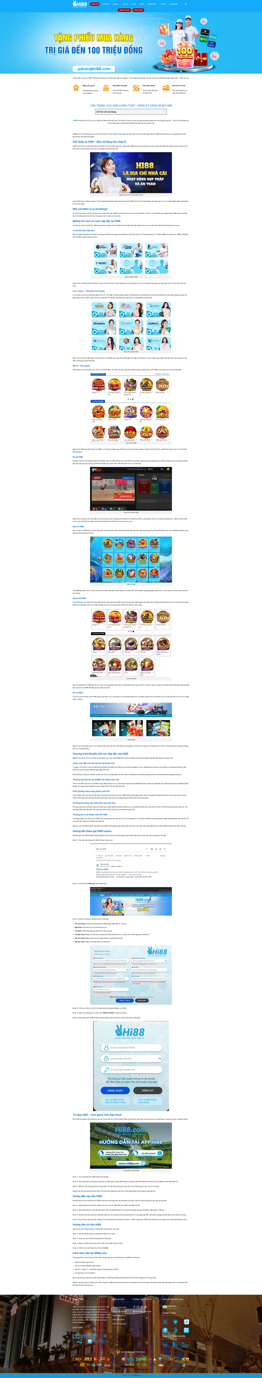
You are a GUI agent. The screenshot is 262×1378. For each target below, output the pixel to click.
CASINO (115, 4)
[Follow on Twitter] (141, 1307)
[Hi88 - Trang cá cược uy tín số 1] (80, 4)
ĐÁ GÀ (134, 4)
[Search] (185, 4)
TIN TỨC (163, 4)
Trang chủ (95, 4)
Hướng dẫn (151, 4)
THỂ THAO (105, 4)
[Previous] (8, 43)
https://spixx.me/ (145, 1312)
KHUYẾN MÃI (174, 4)
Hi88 (75, 120)
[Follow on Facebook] (134, 1307)
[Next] (254, 43)
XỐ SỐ (142, 4)
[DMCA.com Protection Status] (169, 1307)
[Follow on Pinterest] (145, 1307)
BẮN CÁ (125, 4)
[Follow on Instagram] (138, 1307)
